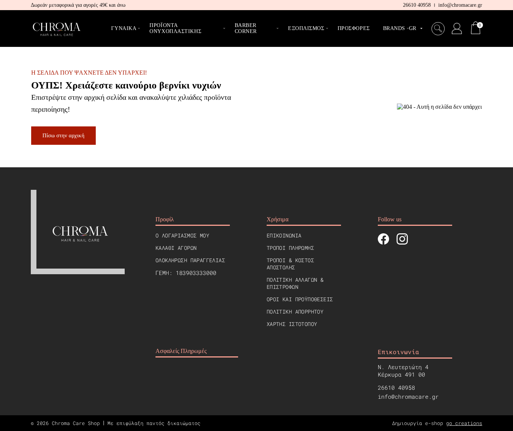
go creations (464, 423)
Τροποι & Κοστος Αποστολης (290, 264)
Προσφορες (354, 28)
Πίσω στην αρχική (63, 135)
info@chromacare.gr (460, 5)
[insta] (402, 239)
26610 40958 (417, 5)
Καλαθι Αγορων (175, 247)
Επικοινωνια (284, 235)
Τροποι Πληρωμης (290, 247)
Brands (394, 28)
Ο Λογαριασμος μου (182, 235)
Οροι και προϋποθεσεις (300, 299)
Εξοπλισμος (306, 28)
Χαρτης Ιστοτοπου (292, 323)
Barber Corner (246, 28)
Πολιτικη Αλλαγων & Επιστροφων (295, 283)
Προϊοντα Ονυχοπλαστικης (175, 28)
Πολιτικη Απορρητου (295, 311)
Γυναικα (123, 28)
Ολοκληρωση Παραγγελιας (190, 260)
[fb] (383, 239)
